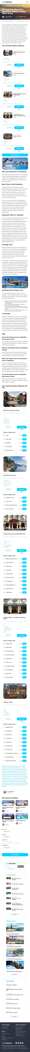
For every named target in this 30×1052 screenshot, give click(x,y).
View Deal (19, 65)
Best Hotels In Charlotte (18, 894)
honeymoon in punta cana (14, 772)
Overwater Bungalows (21, 1031)
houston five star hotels (17, 769)
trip (6, 766)
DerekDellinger (7, 824)
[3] (7, 841)
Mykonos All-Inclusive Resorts (7, 808)
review (19, 67)
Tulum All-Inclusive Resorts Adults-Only (14, 990)
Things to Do (5, 1028)
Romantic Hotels (19, 82)
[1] (2, 841)
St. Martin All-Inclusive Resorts (14, 959)
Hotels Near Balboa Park (12, 1003)
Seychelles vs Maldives (11, 985)
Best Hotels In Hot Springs (16, 879)
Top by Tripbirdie (6, 1033)
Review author (8, 17)
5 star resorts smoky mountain (20, 778)
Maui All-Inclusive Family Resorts (17, 910)
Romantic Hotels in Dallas (21, 808)
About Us (4, 1036)
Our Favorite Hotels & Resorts (8, 21)
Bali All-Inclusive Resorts (13, 934)
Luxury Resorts (19, 1034)
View (24, 435)
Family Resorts (15, 902)
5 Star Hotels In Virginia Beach (13, 1008)
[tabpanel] (7, 53)
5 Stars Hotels (17, 124)
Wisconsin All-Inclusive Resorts (14, 971)
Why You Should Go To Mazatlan (23, 21)
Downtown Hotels (7, 817)
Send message (15, 854)
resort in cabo (21, 766)
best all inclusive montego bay (10, 779)
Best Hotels (14, 877)
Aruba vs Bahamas (21, 820)
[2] (5, 841)
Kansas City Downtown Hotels (8, 821)
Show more (14, 914)
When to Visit (14, 897)
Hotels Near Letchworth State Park (14, 994)
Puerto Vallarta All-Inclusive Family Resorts (17, 904)
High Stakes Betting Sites (7, 1038)
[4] (9, 841)
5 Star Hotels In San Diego (12, 999)
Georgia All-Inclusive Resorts (14, 946)
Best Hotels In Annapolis (12, 1012)
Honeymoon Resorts (20, 1026)
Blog (18, 817)
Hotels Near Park (9, 993)
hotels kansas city (13, 781)
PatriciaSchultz (7, 811)
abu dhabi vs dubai (12, 766)
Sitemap (4, 1039)
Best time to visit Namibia (16, 899)
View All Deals (15, 155)
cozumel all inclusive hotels (16, 774)
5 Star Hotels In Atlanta (17, 884)
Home (3, 5)
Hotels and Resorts (8, 5)
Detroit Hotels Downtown (15, 889)
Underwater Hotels (20, 1035)
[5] (11, 841)
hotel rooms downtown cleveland (10, 767)
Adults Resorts (19, 103)
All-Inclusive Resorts (17, 5)
